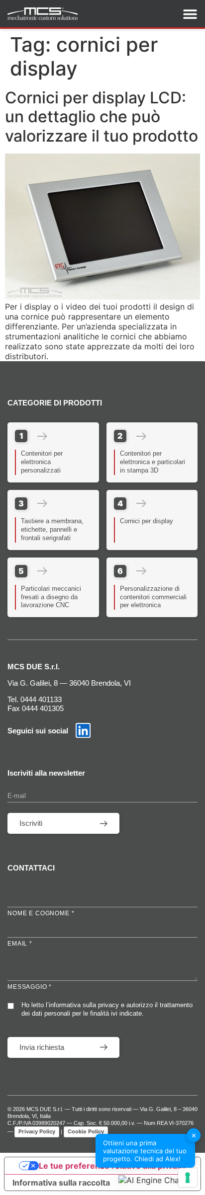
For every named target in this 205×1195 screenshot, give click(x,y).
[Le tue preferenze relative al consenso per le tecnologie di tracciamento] (187, 1177)
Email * (19, 943)
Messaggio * (29, 986)
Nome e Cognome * (40, 913)
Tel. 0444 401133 (34, 699)
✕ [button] (194, 1135)
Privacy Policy (36, 1131)
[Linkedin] (83, 730)
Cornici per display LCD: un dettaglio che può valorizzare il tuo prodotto (101, 117)
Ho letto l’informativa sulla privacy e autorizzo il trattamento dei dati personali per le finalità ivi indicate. (107, 1009)
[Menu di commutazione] (190, 13)
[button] (156, 1180)
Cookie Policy (86, 1131)
